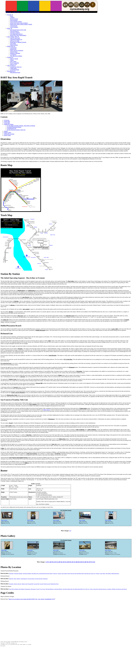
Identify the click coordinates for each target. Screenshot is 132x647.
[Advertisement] (66, 611)
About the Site (13, 25)
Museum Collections (15, 53)
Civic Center (42, 589)
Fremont (97, 573)
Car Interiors (13, 54)
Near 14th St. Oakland (13, 589)
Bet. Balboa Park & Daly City (79, 589)
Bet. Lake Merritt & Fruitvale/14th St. (45, 573)
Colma (91, 589)
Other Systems (11, 65)
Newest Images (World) (16, 21)
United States (13, 68)
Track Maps (13, 43)
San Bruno (109, 589)
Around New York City (16, 67)
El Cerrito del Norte (39, 578)
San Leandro (64, 573)
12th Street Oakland (27, 573)
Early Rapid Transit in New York (18, 29)
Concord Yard (36, 583)
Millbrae (114, 589)
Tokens (12, 60)
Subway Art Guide (14, 40)
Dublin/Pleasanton (115, 573)
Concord (41, 583)
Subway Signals (14, 58)
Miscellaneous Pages (15, 72)
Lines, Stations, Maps (13, 36)
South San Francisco (102, 589)
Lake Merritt (34, 573)
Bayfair (68, 573)
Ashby (15, 578)
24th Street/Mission (58, 589)
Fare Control (13, 61)
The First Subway (14, 31)
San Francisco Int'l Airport (121, 589)
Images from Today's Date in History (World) (21, 24)
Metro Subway (46, 409)
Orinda (15, 583)
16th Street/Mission (50, 589)
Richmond (45, 578)
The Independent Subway (16, 34)
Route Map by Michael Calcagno (18, 42)
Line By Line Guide (15, 38)
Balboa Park (69, 589)
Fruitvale (55, 573)
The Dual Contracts (15, 32)
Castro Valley (102, 573)
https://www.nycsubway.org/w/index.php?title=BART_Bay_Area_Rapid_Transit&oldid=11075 (32, 599)
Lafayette (19, 583)
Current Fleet (13, 47)
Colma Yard (95, 589)
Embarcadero (27, 589)
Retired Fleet (13, 49)
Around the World (14, 69)
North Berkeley (24, 578)
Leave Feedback (14, 27)
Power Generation (14, 62)
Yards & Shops (13, 51)
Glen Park (65, 589)
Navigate (10, 14)
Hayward (73, 573)
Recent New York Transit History (18, 35)
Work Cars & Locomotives (16, 50)
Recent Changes (14, 18)
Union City (93, 573)
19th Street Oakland (18, 573)
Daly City (87, 589)
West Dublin (108, 573)
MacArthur (11, 573)
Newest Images (14, 20)
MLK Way (11, 578)
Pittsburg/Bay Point (54, 583)
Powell (38, 589)
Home (11, 16)
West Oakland (21, 589)
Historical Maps (14, 45)
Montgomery (33, 589)
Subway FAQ (13, 64)
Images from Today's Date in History (19, 23)
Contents (12, 17)
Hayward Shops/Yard (79, 573)
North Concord (47, 583)
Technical (10, 57)
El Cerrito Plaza (31, 578)
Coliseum (59, 573)
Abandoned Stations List (16, 39)
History (9, 28)
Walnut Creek (24, 583)
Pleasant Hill (30, 583)
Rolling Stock (11, 46)
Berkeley (18, 578)
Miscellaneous (11, 71)
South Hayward (87, 573)
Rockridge (11, 583)
